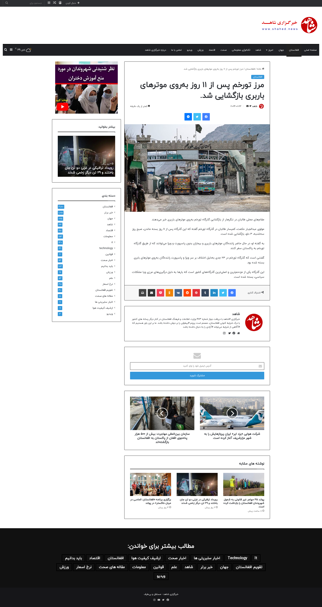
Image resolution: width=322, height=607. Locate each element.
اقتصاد (212, 50)
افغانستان (294, 50)
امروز (270, 50)
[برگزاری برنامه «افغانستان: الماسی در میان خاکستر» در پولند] (150, 484)
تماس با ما (176, 50)
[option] (86, 156)
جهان (281, 50)
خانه (259, 69)
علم (111, 278)
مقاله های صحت (104, 296)
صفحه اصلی (310, 50)
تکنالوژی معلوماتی (241, 50)
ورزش (200, 50)
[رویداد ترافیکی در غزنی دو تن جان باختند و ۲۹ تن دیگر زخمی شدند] (197, 484)
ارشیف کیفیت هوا (103, 308)
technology (106, 248)
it (112, 242)
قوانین (109, 254)
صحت (223, 50)
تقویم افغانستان (104, 290)
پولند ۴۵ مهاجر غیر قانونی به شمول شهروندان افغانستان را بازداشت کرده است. (243, 503)
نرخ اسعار (107, 284)
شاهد (258, 50)
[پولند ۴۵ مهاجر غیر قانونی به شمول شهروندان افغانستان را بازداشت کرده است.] (243, 484)
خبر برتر (108, 212)
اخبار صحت (107, 260)
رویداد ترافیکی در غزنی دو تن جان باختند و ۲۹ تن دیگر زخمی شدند (199, 501)
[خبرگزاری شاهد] (289, 25)
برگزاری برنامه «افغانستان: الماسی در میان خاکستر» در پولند (150, 501)
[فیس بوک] (233, 333)
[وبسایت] (237, 333)
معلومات (108, 236)
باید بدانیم (107, 266)
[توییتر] (228, 333)
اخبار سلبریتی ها (104, 302)
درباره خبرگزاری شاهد (155, 50)
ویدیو (189, 50)
